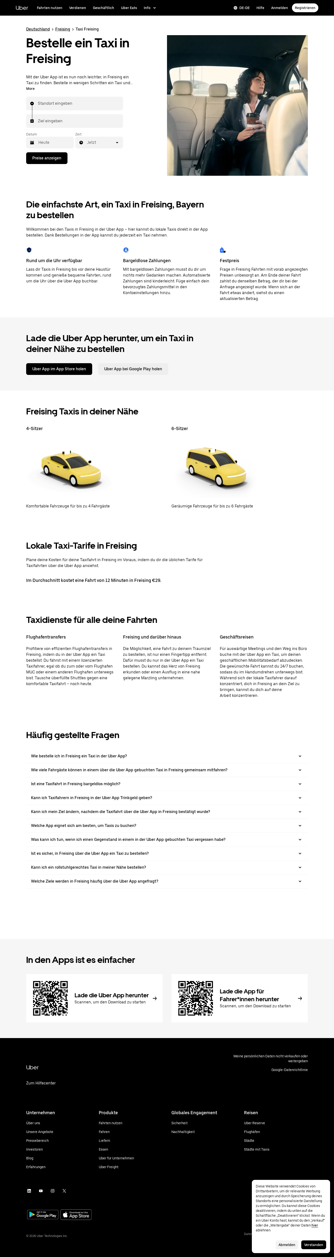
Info (147, 8)
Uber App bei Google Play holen (133, 369)
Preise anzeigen (46, 158)
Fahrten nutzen (49, 8)
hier (315, 1225)
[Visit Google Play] (42, 1215)
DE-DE (244, 8)
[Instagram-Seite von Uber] (52, 1191)
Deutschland (38, 29)
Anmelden (279, 8)
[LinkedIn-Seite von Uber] (29, 1191)
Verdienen (77, 8)
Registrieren (305, 8)
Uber (22, 7)
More (30, 89)
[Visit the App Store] (76, 1215)
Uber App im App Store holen (59, 369)
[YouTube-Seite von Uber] (41, 1191)
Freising (62, 29)
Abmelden (286, 1245)
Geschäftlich (103, 8)
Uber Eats (129, 8)
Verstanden (313, 1245)
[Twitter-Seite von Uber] (64, 1191)
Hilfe (260, 8)
